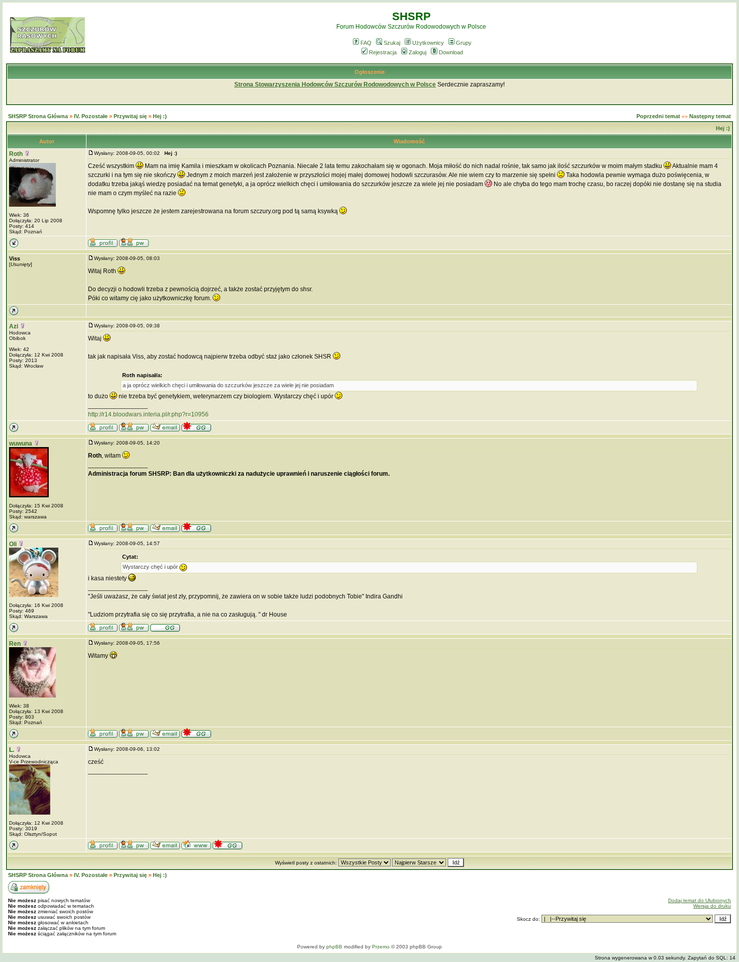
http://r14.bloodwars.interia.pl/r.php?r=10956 (148, 414)
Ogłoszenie (369, 72)
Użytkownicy (428, 43)
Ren (15, 643)
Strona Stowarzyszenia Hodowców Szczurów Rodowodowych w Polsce (335, 84)
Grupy (464, 43)
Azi (13, 326)
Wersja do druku (712, 906)
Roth (16, 153)
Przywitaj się (130, 116)
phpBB (334, 946)
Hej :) (160, 116)
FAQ (366, 43)
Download (451, 52)
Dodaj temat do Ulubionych (699, 900)
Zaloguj (417, 52)
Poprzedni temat (658, 116)
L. (11, 749)
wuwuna (20, 443)
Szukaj (392, 43)
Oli (13, 544)
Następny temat (710, 116)
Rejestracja (383, 52)
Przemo (381, 946)
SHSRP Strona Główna (38, 116)
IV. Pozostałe (91, 116)
